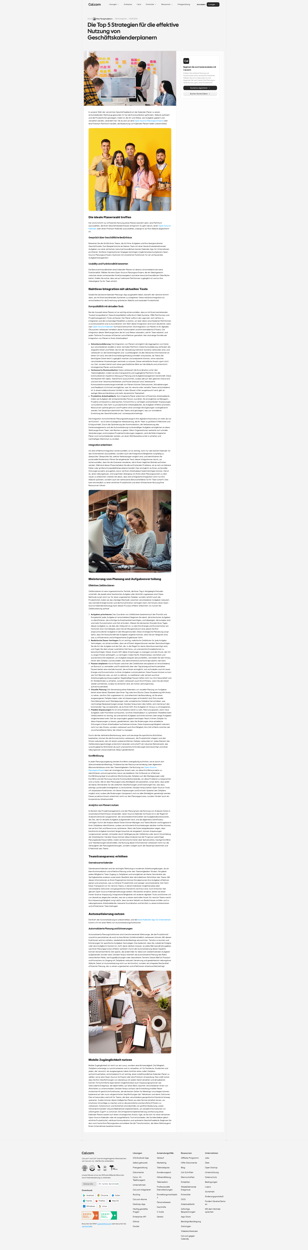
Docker (136, 1226)
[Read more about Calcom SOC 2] (92, 1168)
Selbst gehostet (140, 1163)
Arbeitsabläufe (187, 1204)
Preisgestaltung (140, 1168)
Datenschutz (211, 1177)
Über (207, 1163)
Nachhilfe (161, 1207)
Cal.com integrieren (142, 1190)
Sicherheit (209, 1192)
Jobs (207, 1158)
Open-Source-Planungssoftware (149, 121)
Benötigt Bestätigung (191, 1221)
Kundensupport (164, 1172)
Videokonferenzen (189, 1231)
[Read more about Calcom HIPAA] (113, 1168)
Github (136, 1221)
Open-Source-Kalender (103, 327)
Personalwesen (164, 1202)
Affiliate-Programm (190, 1158)
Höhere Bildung (164, 1177)
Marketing (161, 1163)
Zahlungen (186, 1226)
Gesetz (160, 1217)
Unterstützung (212, 1172)
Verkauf (160, 1158)
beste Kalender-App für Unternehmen (154, 920)
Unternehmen (139, 1185)
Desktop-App (139, 1204)
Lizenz (208, 1187)
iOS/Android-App (141, 1158)
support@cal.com (104, 1224)
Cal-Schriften (187, 1172)
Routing (136, 1195)
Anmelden (201, 4)
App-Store (186, 1217)
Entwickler (186, 1195)
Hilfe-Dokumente (189, 1163)
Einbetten (185, 1182)
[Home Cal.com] (95, 4)
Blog (183, 1168)
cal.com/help (87, 1226)
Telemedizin (162, 1182)
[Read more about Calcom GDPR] (105, 1168)
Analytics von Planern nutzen (104, 805)
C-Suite (160, 1212)
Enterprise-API (139, 1217)
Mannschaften (188, 1177)
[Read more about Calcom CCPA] (99, 1168)
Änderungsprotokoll (214, 1196)
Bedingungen (211, 1182)
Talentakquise (163, 1168)
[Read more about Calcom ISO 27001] (84, 1168)
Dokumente (138, 1172)
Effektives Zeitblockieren (101, 585)
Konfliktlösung (96, 756)
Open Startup (211, 1168)
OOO (183, 1199)
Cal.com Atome (140, 1199)
